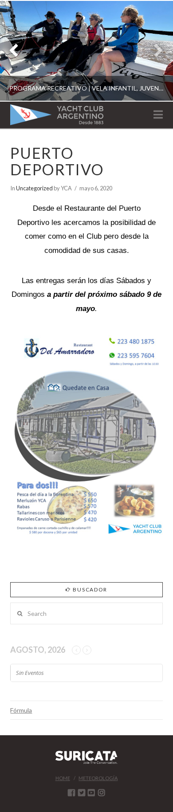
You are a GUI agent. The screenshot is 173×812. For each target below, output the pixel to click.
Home (62, 778)
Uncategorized (34, 188)
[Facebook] (71, 792)
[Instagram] (101, 792)
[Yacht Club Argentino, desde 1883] (56, 114)
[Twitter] (81, 792)
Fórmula (21, 710)
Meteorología (98, 778)
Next (154, 51)
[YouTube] (91, 792)
